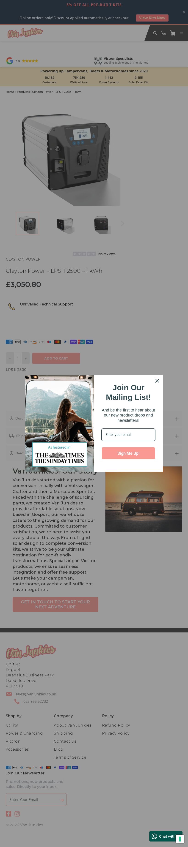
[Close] (157, 380)
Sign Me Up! (128, 453)
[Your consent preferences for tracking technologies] (180, 839)
